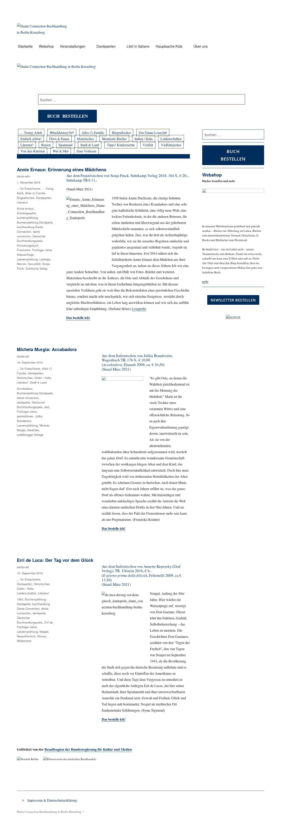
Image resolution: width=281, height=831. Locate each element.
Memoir (21, 264)
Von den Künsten (32, 151)
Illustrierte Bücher (114, 138)
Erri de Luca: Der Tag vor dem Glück (55, 560)
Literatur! (26, 144)
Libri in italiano (138, 46)
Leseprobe (139, 308)
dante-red (23, 356)
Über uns (200, 46)
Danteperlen (106, 46)
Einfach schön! (30, 138)
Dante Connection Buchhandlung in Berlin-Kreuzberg (49, 812)
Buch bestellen (67, 116)
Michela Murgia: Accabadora (47, 349)
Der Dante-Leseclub (153, 132)
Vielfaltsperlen (171, 144)
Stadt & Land (89, 144)
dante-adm (23, 176)
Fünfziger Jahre (42, 250)
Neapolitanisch (26, 636)
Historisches (85, 138)
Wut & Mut (60, 151)
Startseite (25, 46)
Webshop (46, 46)
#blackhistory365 (62, 132)
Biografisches (121, 132)
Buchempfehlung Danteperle (35, 222)
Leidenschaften (171, 138)
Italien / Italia (144, 138)
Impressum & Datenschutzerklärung (52, 800)
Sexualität (34, 264)
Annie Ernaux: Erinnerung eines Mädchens (61, 169)
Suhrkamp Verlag (36, 268)
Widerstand (24, 641)
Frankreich (23, 250)
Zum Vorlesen (86, 151)
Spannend (65, 144)
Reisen (46, 144)
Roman (41, 636)
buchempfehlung (27, 218)
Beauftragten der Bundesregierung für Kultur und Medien (88, 749)
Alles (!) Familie (93, 132)
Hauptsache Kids (169, 46)
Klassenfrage (25, 254)
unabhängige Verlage (30, 435)
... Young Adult (31, 132)
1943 (20, 599)
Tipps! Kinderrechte (121, 144)
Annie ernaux (25, 208)
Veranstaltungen (72, 46)
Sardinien (33, 430)
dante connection (28, 398)
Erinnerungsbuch (27, 245)
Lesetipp (45, 259)
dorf (46, 407)
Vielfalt (148, 144)
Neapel (44, 631)
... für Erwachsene (28, 188)
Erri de (48, 622)
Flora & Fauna (59, 138)
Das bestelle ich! (78, 317)
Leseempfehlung (27, 259)
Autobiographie (26, 213)
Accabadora (24, 388)
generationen (25, 416)
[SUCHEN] (260, 134)
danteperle (23, 402)
